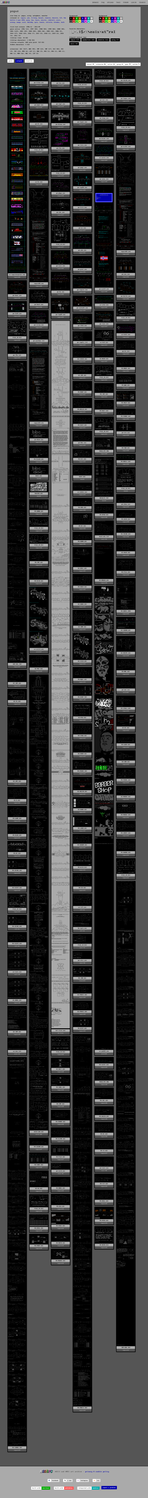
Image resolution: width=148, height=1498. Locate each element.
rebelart (51, 20)
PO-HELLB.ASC (82, 409)
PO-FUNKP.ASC (126, 416)
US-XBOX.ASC (82, 604)
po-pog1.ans (82, 167)
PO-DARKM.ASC (82, 845)
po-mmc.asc (126, 690)
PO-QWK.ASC (126, 385)
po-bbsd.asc (38, 439)
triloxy (34, 18)
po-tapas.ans (126, 98)
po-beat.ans (38, 304)
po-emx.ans (104, 100)
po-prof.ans (82, 269)
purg (28, 20)
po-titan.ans (39, 82)
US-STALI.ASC (126, 708)
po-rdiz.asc (82, 960)
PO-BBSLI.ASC (126, 461)
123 (61, 18)
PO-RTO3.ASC (104, 1220)
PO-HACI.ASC (104, 411)
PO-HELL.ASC (104, 1201)
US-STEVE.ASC (82, 359)
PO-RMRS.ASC (60, 1188)
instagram (84, 1480)
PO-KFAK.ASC (104, 515)
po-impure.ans (82, 290)
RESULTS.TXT (104, 498)
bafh (62, 22)
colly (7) (115, 40)
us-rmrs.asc (17, 972)
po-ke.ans (60, 292)
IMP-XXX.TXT (125, 1347)
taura (37, 20)
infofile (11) (103, 40)
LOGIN (133, 2)
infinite (49, 22)
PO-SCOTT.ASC (17, 888)
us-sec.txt (17, 1051)
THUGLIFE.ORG (104, 451)
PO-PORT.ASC (38, 1246)
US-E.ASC (17, 800)
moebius (96, 1488)
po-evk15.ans (104, 289)
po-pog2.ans (38, 105)
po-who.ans (82, 250)
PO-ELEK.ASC (17, 835)
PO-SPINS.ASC (17, 870)
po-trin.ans (82, 207)
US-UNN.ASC (82, 627)
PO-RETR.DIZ (104, 1245)
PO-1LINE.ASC (60, 1139)
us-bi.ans (39, 182)
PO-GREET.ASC (126, 833)
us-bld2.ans (125, 334)
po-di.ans (39, 124)
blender (57, 22)
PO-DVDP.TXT (82, 697)
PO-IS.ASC (104, 1150)
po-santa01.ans (82, 308)
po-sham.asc (125, 504)
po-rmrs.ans (60, 266)
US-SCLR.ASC (82, 661)
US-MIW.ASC (82, 717)
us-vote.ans (104, 305)
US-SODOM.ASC (126, 630)
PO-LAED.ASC (125, 744)
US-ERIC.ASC (82, 568)
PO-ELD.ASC (61, 1206)
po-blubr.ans (104, 138)
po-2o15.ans (17, 313)
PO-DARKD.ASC (126, 852)
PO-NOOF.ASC (125, 368)
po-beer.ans (17, 295)
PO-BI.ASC (82, 526)
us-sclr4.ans (39, 649)
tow (32, 20)
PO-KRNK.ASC (38, 511)
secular (44, 20)
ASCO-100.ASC (39, 1132)
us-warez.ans (104, 157)
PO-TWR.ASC (126, 448)
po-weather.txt (39, 341)
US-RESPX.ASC (126, 653)
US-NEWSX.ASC (104, 580)
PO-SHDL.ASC (60, 1087)
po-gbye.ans (60, 193)
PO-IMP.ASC (104, 394)
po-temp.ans (104, 118)
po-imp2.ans (60, 104)
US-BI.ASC (126, 728)
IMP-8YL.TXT (17, 664)
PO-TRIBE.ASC (126, 534)
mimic (58, 20)
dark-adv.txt (104, 536)
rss (98, 1480)
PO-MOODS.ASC (60, 1261)
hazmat (41, 18)
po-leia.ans (82, 145)
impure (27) (75, 40)
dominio (55, 18)
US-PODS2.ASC (82, 1011)
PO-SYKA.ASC (82, 735)
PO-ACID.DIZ (82, 867)
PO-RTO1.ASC (38, 1228)
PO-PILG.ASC (125, 572)
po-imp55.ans (60, 314)
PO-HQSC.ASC (82, 679)
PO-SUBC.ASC (38, 1165)
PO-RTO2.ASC (60, 1226)
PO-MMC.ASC (126, 671)
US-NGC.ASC (39, 669)
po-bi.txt (126, 351)
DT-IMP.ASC (17, 683)
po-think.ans (126, 80)
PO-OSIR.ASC (38, 581)
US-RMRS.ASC (17, 1000)
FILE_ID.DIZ (82, 84)
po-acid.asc (60, 1171)
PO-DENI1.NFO (126, 611)
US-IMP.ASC (82, 375)
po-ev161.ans (126, 146)
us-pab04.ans (104, 1051)
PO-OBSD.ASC (82, 587)
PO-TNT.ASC (39, 562)
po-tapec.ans (82, 122)
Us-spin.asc (82, 928)
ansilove (46, 1488)
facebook (55, 1480)
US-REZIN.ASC (82, 791)
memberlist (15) (89, 40)
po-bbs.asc (82, 443)
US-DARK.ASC (82, 809)
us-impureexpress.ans (17, 274)
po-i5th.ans (82, 325)
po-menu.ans (104, 179)
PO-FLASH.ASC (39, 459)
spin (36, 22)
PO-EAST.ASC (82, 425)
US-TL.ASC (17, 701)
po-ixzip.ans (39, 325)
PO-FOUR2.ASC (82, 771)
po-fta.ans (61, 148)
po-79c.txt (17, 355)
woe (28, 18)
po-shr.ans (61, 212)
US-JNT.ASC (17, 781)
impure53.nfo (39, 423)
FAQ (103, 2)
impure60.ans (126, 251)
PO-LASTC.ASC (104, 1065)
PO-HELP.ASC (125, 403)
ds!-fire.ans (60, 1030)
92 (100, 18)
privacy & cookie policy (97, 1472)
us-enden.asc (82, 492)
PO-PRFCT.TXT (82, 1408)
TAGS (118, 2)
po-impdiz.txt (82, 342)
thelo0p (30, 22)
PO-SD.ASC (82, 888)
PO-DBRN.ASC (82, 541)
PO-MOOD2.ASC (126, 815)
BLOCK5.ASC (39, 493)
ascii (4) (74, 44)
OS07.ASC (82, 476)
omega (19, 22)
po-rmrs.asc (104, 1168)
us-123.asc (82, 907)
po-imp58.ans (82, 187)
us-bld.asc (104, 342)
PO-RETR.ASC (60, 1243)
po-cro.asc (126, 432)
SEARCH (142, 2)
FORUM (125, 2)
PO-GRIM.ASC (125, 519)
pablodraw (69, 1488)
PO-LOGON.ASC (39, 1147)
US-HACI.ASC (60, 1069)
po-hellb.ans (126, 296)
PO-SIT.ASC (104, 1184)
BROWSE (95, 2)
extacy (12, 22)
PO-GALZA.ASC (104, 1116)
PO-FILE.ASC (60, 1157)
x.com (69, 1480)
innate (41, 22)
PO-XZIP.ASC (82, 1028)
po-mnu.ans (126, 274)
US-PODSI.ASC (82, 995)
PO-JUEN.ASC (82, 828)
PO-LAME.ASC (17, 818)
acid (24, 22)
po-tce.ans (61, 83)
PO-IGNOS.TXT (17, 1447)
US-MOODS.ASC (126, 796)
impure (23, 18)
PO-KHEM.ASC (82, 754)
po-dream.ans (60, 124)
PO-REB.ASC (82, 507)
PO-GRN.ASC (126, 762)
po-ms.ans (82, 228)
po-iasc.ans (104, 324)
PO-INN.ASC (82, 978)
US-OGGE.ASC (125, 552)
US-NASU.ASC (104, 359)
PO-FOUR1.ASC (126, 780)
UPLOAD (110, 2)
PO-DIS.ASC (82, 459)
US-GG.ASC (39, 1188)
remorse (48, 18)
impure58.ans (39, 283)
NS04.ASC (39, 476)
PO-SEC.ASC (104, 1100)
